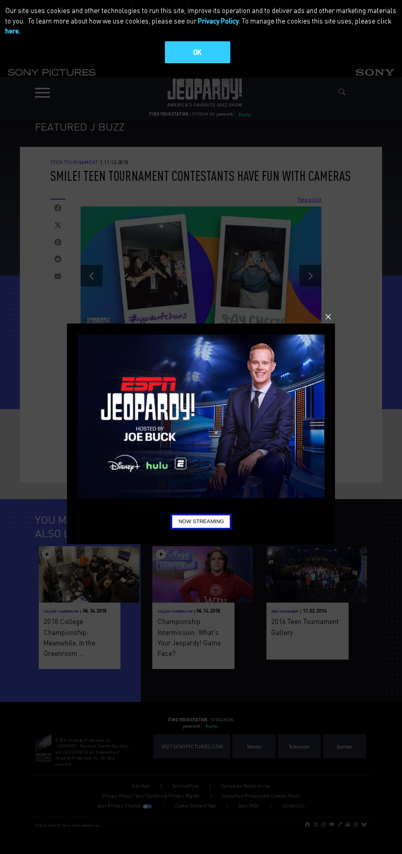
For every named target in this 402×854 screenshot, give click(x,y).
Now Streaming (201, 521)
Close (328, 317)
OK (197, 52)
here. (12, 30)
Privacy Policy (218, 20)
